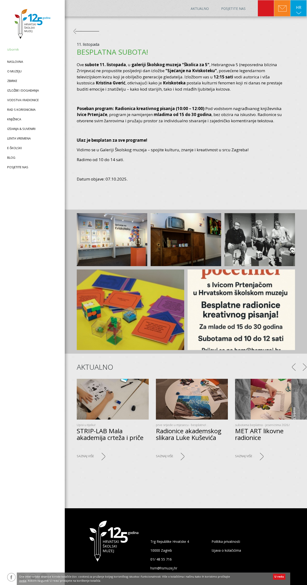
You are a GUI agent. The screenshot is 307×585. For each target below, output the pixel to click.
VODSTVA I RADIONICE (23, 100)
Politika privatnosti (226, 541)
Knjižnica (14, 119)
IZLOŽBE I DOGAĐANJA (23, 90)
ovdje (22, 580)
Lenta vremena (19, 138)
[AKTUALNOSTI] (89, 33)
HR (298, 7)
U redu (279, 576)
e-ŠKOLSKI (14, 148)
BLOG (11, 157)
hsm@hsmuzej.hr (163, 568)
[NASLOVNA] (32, 24)
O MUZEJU (14, 71)
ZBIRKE (12, 81)
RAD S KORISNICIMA (21, 109)
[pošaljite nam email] (282, 8)
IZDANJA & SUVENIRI (21, 129)
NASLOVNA (15, 61)
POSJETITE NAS (17, 167)
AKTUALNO (200, 8)
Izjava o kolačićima (226, 550)
